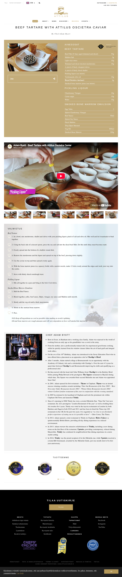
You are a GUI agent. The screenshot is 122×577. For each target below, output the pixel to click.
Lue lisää (20, 573)
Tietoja (96, 561)
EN (31, 3)
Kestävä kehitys (20, 534)
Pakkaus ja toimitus (83, 561)
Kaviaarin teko (47, 530)
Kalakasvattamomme (20, 523)
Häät (74, 523)
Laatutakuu (20, 530)
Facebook (101, 520)
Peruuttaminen (74, 534)
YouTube (101, 527)
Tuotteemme (20, 527)
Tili (6, 3)
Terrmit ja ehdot (52, 561)
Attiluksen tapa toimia (20, 520)
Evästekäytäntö (67, 561)
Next (115, 468)
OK (111, 571)
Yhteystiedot (15, 3)
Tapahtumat (74, 520)
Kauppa (74, 517)
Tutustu (47, 517)
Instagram (101, 523)
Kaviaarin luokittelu (47, 527)
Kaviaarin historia (47, 520)
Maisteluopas (47, 523)
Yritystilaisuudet (75, 527)
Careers (75, 530)
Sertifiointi (47, 534)
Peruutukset (15, 561)
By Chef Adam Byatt (61, 34)
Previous (6, 468)
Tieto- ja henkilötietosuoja (32, 561)
